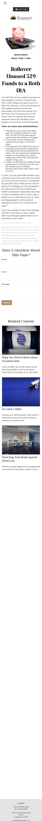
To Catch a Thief (11, 409)
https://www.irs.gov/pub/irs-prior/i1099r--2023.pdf (18, 223)
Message (6, 284)
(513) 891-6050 (24, 807)
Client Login (22, 9)
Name (4, 259)
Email (4, 272)
